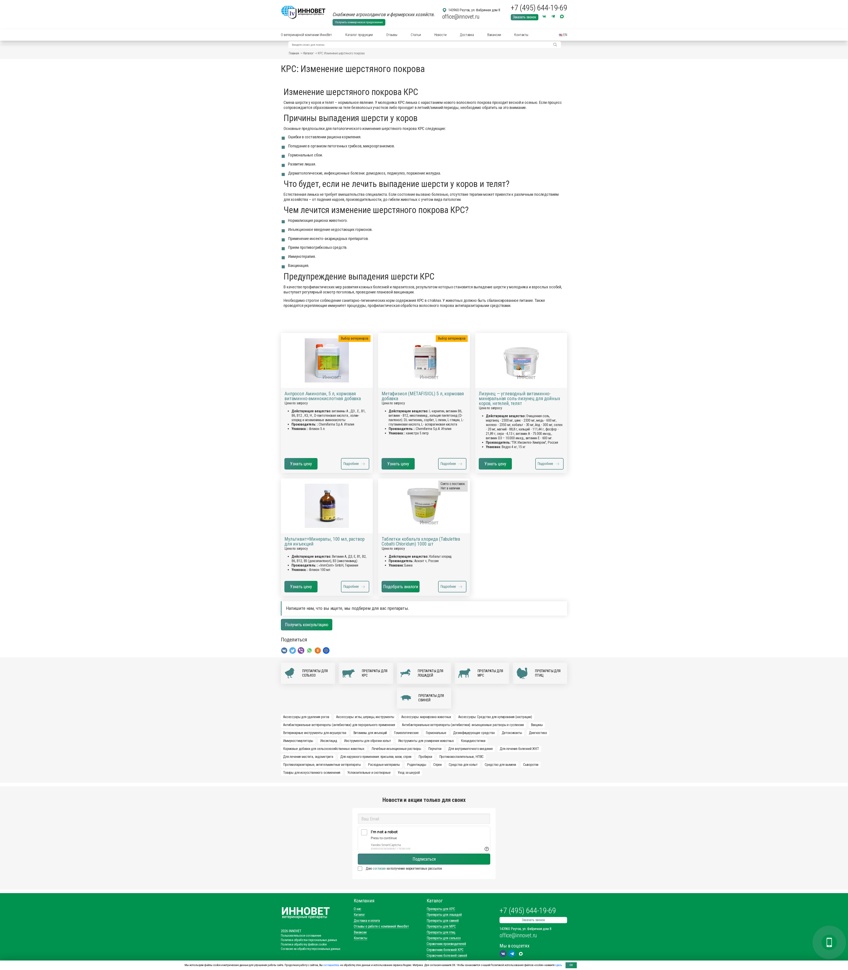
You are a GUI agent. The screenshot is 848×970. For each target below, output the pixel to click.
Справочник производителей (446, 944)
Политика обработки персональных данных (309, 940)
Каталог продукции (359, 35)
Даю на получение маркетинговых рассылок (404, 868)
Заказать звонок (524, 17)
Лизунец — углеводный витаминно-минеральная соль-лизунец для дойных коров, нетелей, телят (519, 398)
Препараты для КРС (441, 909)
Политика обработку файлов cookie (304, 944)
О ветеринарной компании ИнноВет (306, 35)
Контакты (521, 35)
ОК (571, 965)
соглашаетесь (331, 965)
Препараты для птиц (441, 932)
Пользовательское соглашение (301, 935)
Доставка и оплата (367, 921)
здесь (558, 965)
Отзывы (391, 35)
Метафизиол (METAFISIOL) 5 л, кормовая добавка (423, 396)
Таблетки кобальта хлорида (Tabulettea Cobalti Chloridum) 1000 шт (421, 541)
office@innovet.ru (460, 16)
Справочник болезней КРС (445, 950)
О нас (357, 909)
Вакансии (494, 35)
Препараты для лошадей (444, 915)
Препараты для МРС (441, 926)
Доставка (467, 35)
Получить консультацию (306, 624)
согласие (379, 868)
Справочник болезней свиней (447, 955)
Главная (294, 53)
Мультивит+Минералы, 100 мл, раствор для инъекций (324, 541)
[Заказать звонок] (829, 942)
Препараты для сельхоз (444, 938)
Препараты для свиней (443, 921)
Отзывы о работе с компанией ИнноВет (381, 926)
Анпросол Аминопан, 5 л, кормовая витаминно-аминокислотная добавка (322, 396)
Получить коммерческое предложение (359, 22)
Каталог (308, 53)
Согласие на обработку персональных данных (310, 949)
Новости (440, 35)
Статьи (416, 35)
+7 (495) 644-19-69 (539, 8)
